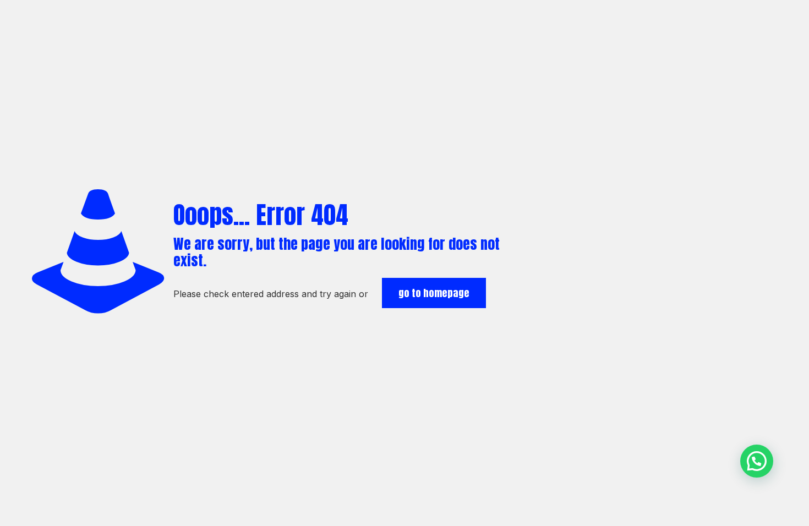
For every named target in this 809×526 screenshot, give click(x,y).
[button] (756, 461)
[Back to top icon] (756, 503)
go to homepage (433, 293)
